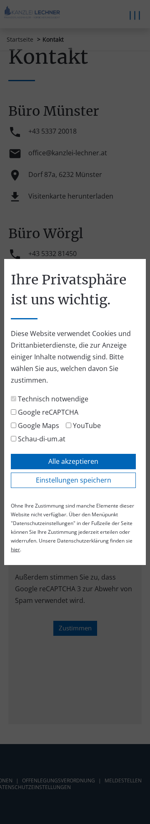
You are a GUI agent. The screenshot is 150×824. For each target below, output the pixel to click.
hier (15, 549)
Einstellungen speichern (73, 480)
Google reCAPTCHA (47, 412)
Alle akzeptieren (73, 461)
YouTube (86, 425)
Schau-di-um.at (40, 438)
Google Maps (37, 425)
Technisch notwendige (52, 398)
